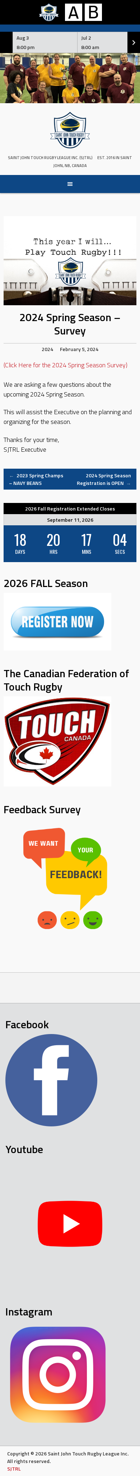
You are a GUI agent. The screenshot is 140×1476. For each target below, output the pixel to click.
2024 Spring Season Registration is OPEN (104, 479)
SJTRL (14, 1468)
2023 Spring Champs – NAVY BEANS (36, 479)
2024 (47, 349)
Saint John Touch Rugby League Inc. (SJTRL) (50, 158)
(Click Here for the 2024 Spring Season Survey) (65, 365)
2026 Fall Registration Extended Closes (70, 508)
